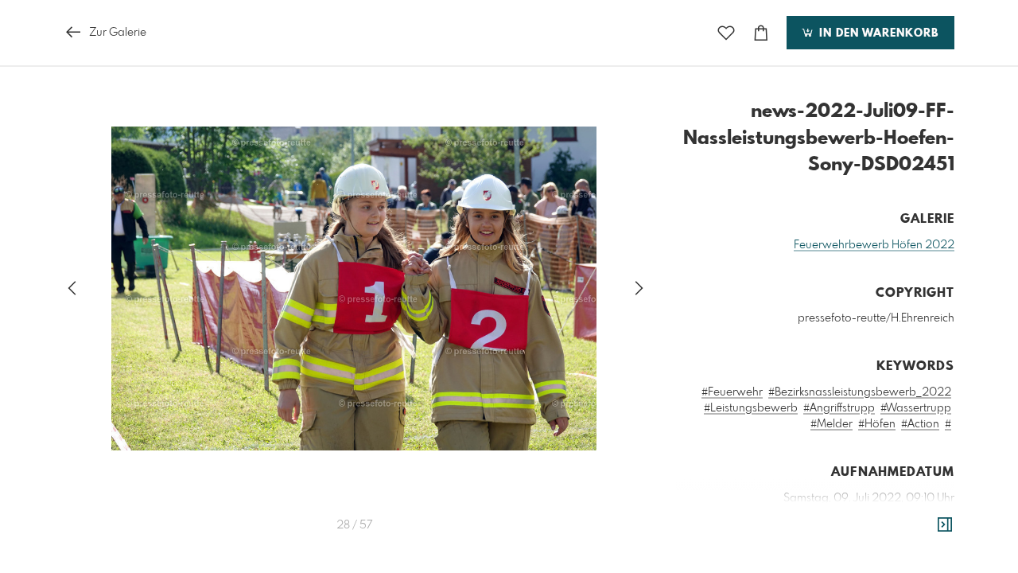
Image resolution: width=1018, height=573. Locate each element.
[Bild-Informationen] (944, 525)
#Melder (831, 424)
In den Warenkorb (876, 33)
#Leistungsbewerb (751, 408)
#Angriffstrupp (839, 408)
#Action (920, 424)
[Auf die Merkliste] (726, 33)
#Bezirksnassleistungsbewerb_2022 (859, 392)
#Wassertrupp (915, 408)
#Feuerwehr (732, 392)
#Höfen (877, 424)
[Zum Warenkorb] (761, 33)
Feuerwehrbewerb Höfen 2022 (874, 245)
